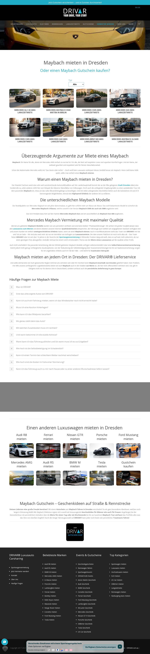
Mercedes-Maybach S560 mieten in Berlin (58, 111)
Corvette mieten (51, 612)
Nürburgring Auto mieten (120, 596)
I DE (138, 7)
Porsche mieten (50, 584)
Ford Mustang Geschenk (87, 600)
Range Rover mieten (52, 608)
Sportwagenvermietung (20, 567)
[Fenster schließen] (120, 646)
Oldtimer (44, 24)
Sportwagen (17, 24)
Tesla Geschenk (84, 628)
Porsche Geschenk (85, 620)
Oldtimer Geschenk (85, 624)
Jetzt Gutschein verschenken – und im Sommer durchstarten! (75, 2)
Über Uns (121, 24)
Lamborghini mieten (52, 588)
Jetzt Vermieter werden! (20, 571)
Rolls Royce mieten (52, 600)
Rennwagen (57, 24)
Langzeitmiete (73, 24)
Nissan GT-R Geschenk (86, 616)
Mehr (131, 24)
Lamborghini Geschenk (86, 604)
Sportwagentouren (85, 572)
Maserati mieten (51, 604)
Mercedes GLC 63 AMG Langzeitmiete (25, 111)
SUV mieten (115, 576)
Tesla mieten (49, 620)
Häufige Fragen (17, 583)
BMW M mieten (50, 572)
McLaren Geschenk (85, 608)
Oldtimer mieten (117, 584)
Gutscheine (88, 24)
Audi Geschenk (83, 584)
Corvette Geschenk (85, 592)
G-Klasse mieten (51, 580)
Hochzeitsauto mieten (119, 572)
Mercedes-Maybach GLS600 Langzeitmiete (125, 140)
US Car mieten (116, 580)
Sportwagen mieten (118, 564)
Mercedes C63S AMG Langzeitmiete (91, 111)
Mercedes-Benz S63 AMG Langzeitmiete (91, 140)
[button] (5, 649)
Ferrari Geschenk (84, 596)
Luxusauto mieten (118, 568)
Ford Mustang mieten (53, 616)
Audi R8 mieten (50, 564)
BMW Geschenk (84, 588)
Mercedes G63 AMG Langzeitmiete (125, 111)
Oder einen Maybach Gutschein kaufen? (75, 70)
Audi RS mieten (50, 568)
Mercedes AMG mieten (53, 576)
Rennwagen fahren (85, 568)
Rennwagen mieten (118, 592)
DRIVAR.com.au (133, 648)
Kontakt (14, 575)
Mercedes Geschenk (85, 612)
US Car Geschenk (84, 632)
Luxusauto (31, 24)
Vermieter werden (105, 24)
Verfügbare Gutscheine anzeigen (100, 647)
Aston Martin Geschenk (87, 580)
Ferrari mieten (50, 592)
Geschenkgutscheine (86, 564)
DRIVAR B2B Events (85, 576)
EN (136, 7)
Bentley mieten (50, 596)
